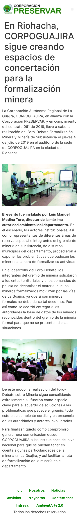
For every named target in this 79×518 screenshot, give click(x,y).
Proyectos (36, 498)
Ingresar (23, 505)
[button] (72, 9)
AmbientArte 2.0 (49, 505)
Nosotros (37, 490)
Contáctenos (63, 498)
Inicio (18, 490)
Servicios (13, 498)
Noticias (58, 490)
